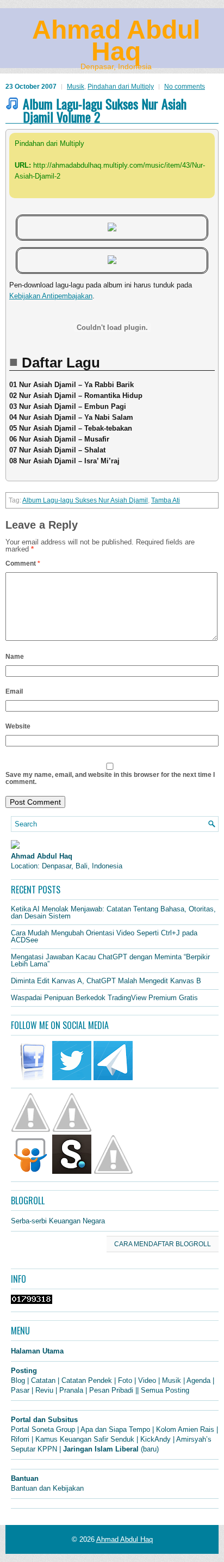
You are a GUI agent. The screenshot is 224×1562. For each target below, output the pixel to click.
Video (147, 1380)
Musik (75, 86)
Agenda (198, 1380)
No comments (184, 86)
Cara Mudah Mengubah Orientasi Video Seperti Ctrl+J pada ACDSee (104, 936)
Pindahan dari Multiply (121, 86)
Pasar (20, 1390)
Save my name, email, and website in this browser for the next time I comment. (110, 778)
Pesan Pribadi (111, 1390)
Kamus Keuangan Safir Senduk (84, 1439)
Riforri (20, 1439)
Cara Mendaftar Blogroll (162, 1244)
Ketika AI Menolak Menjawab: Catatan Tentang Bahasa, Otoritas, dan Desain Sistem (113, 912)
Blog (18, 1380)
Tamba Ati (165, 500)
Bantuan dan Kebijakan (47, 1488)
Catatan (43, 1380)
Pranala (71, 1390)
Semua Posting (165, 1390)
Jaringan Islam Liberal (101, 1449)
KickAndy (155, 1439)
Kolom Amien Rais (185, 1429)
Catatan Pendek (86, 1380)
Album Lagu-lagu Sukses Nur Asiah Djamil (85, 500)
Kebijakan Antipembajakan (50, 296)
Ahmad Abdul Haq (116, 40)
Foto (125, 1380)
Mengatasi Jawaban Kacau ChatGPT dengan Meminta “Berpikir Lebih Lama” (110, 960)
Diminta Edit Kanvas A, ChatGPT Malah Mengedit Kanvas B (106, 981)
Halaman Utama (37, 1351)
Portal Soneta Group (43, 1429)
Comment (22, 563)
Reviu (44, 1390)
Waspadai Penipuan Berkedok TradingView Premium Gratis (104, 998)
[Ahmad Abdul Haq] (15, 846)
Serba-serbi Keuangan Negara (58, 1221)
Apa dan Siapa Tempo (115, 1429)
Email (14, 691)
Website (17, 726)
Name (14, 656)
